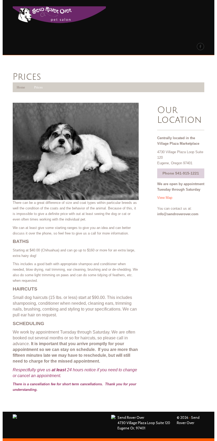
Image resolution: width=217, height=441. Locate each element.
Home (21, 87)
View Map (164, 198)
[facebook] (200, 46)
